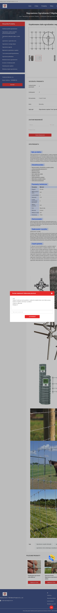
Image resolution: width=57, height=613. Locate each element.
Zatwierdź (32, 316)
